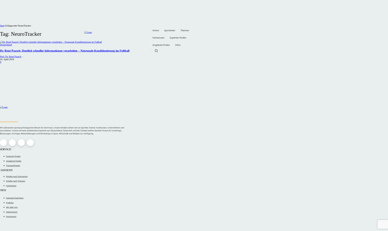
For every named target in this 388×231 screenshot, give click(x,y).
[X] (21, 142)
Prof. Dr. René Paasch (10, 56)
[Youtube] (30, 142)
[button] (156, 50)
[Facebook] (3, 142)
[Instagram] (12, 142)
